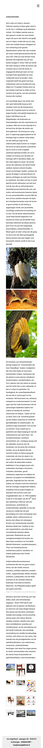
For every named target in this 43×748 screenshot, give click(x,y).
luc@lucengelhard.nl (21, 745)
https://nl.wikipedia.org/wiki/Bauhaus (21, 592)
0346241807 (26, 742)
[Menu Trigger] (38, 5)
